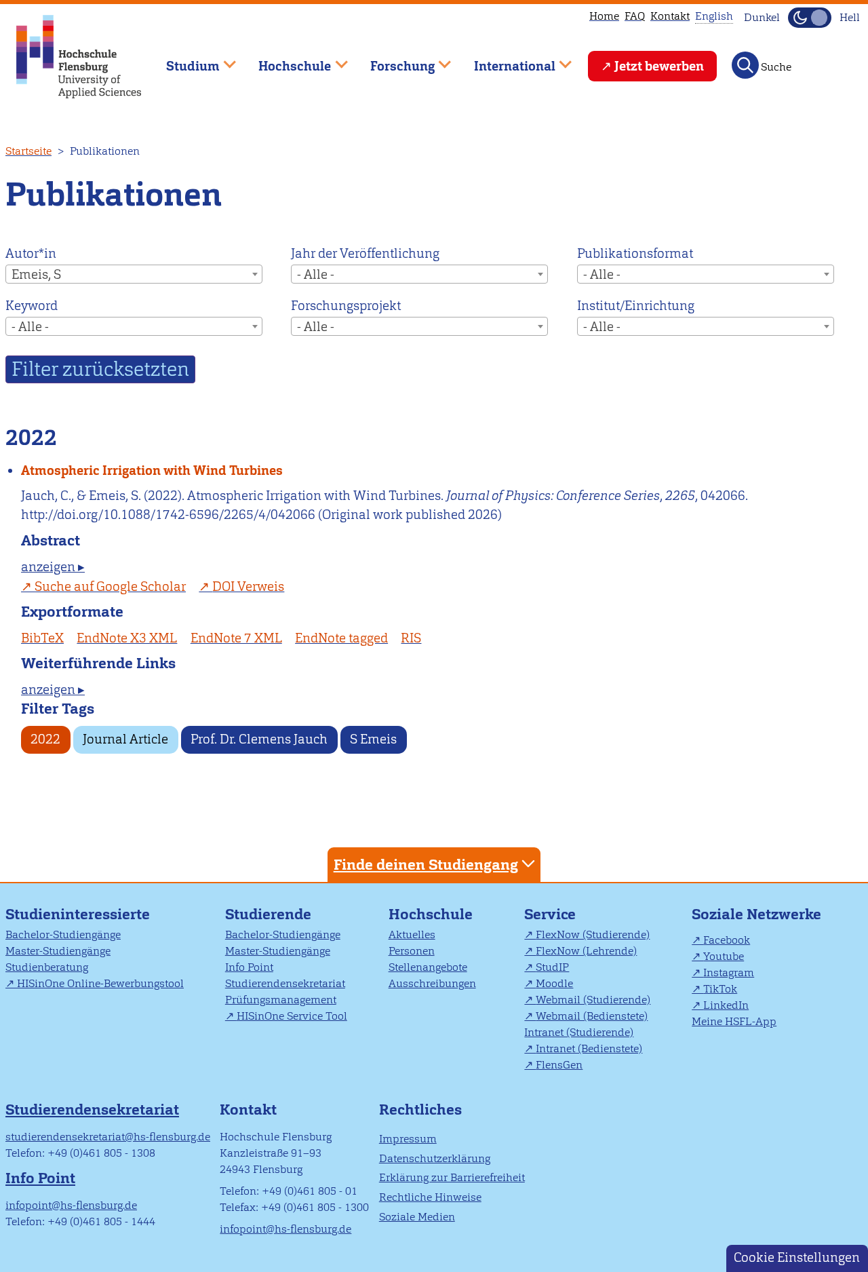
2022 (45, 739)
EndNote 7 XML (236, 638)
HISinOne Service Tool (292, 1016)
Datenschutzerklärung (434, 1158)
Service (550, 914)
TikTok (720, 989)
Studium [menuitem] (183, 60)
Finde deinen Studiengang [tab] (426, 864)
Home (604, 16)
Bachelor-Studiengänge (63, 934)
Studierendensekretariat (285, 983)
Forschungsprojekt (346, 305)
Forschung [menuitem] (393, 60)
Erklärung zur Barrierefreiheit (452, 1177)
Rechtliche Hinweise (430, 1197)
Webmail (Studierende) (593, 999)
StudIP (552, 967)
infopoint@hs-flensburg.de (71, 1205)
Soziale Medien (417, 1217)
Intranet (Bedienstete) (589, 1048)
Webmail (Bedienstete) (592, 1016)
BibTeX (42, 638)
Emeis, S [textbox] (36, 274)
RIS (411, 638)
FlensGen (559, 1065)
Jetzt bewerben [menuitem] (659, 66)
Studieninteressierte (77, 914)
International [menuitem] (504, 60)
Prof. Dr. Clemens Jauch (259, 739)
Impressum (408, 1139)
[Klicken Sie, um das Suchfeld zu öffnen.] (745, 65)
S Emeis (373, 739)
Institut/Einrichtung (635, 305)
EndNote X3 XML (127, 638)
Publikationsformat (635, 253)
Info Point (249, 967)
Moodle (554, 983)
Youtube (723, 956)
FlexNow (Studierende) (593, 934)
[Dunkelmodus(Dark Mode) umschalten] (809, 17)
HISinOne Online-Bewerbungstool (100, 983)
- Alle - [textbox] (315, 274)
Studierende (268, 914)
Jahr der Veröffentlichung (365, 253)
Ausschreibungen (432, 983)
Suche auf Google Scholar (110, 586)
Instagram (728, 972)
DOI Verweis (248, 586)
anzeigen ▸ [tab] (53, 566)
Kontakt (670, 16)
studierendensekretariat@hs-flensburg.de (107, 1137)
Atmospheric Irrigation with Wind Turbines (152, 470)
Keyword (31, 305)
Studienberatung (46, 967)
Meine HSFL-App (734, 1021)
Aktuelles (412, 934)
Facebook (726, 940)
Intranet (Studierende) (578, 1032)
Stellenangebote (428, 967)
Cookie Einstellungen (797, 1257)
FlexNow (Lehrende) (586, 951)
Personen (412, 951)
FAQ (635, 16)
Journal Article (125, 739)
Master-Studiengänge (58, 951)
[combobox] (133, 274)
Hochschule (431, 914)
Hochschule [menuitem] (285, 60)
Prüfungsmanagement (280, 999)
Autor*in (30, 253)
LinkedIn (726, 1005)
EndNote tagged (341, 638)
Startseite (28, 151)
